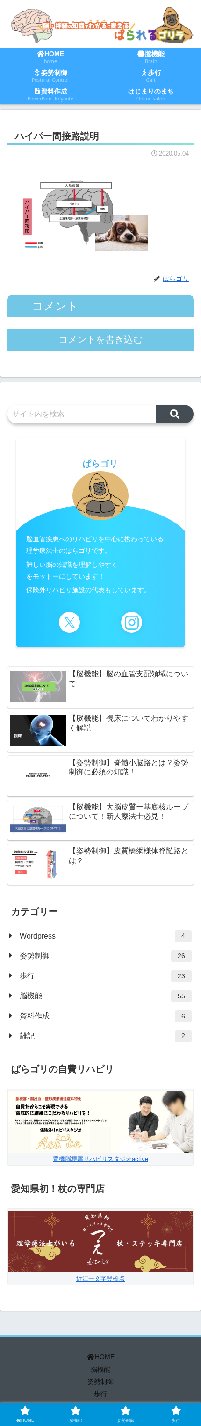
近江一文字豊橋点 (100, 1278)
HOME (105, 1357)
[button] (175, 414)
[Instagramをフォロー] (131, 622)
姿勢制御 (100, 1381)
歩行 (100, 1393)
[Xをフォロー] (69, 622)
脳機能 (100, 1369)
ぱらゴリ (100, 463)
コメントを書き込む (100, 339)
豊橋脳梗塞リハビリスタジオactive (100, 1158)
